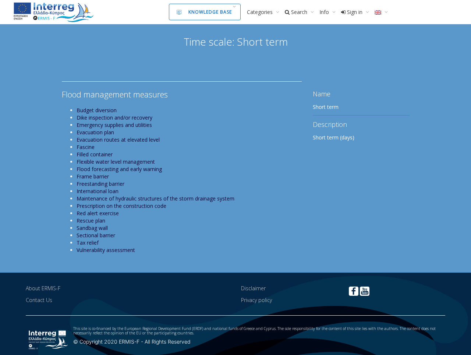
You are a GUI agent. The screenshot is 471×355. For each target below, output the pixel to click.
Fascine (86, 146)
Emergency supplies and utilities (114, 124)
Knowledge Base (210, 12)
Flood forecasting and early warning (119, 169)
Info (324, 11)
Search (299, 11)
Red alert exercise (98, 213)
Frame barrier (93, 176)
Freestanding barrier (100, 183)
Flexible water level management (116, 161)
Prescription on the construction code (121, 205)
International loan (97, 191)
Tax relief (88, 242)
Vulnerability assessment (106, 249)
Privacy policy (256, 300)
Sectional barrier (96, 235)
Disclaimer (253, 288)
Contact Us (39, 300)
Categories (260, 11)
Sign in (355, 11)
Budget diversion (97, 110)
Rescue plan (91, 220)
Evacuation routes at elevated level (118, 139)
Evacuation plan (95, 132)
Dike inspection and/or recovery (114, 117)
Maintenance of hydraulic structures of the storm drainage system (155, 198)
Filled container (95, 154)
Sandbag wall (92, 227)
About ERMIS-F (43, 288)
